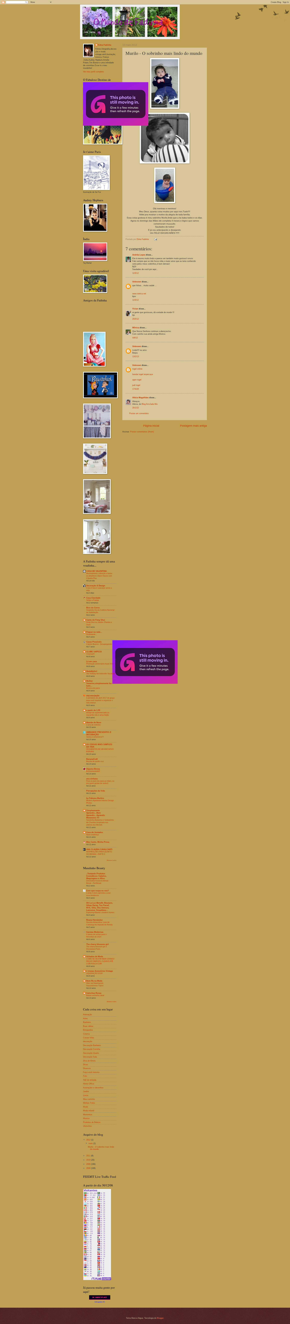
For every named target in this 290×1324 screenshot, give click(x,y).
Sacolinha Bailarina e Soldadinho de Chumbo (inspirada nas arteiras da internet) (100, 822)
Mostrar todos (111, 860)
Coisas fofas (88, 1038)
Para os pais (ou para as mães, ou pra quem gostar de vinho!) (100, 782)
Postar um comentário (139, 413)
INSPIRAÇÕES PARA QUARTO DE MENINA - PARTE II (99, 853)
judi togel (136, 385)
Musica (86, 1118)
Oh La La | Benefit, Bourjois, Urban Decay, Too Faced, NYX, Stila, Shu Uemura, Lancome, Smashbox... (99, 906)
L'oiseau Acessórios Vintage (99, 971)
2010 (88, 1160)
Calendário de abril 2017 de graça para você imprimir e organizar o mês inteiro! (100, 700)
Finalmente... (91, 634)
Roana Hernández (94, 920)
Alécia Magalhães (140, 397)
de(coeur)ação (92, 695)
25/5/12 (135, 319)
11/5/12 (135, 273)
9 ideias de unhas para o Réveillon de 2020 (96, 935)
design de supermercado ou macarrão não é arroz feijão (97, 714)
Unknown (136, 282)
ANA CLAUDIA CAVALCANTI (99, 849)
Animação (87, 1014)
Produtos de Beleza (91, 1122)
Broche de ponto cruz (95, 761)
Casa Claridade (93, 598)
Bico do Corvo (93, 608)
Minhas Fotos (89, 1103)
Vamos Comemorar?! (95, 737)
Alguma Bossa (93, 769)
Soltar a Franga (92, 600)
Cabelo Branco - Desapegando (99, 644)
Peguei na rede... (94, 632)
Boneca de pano (93, 688)
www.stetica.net (139, 293)
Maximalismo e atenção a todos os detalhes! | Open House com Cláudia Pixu (99, 575)
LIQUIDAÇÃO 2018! (94, 973)
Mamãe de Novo (93, 722)
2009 (88, 1164)
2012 (88, 1140)
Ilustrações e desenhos (93, 1088)
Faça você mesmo (91, 1072)
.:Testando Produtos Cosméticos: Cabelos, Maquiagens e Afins (96, 876)
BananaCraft (92, 759)
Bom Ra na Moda (94, 981)
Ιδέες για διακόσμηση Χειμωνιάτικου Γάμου (94, 984)
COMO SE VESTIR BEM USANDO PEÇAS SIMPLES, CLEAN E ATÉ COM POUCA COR (100, 961)
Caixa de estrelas (93, 725)
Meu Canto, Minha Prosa (97, 842)
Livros (85, 1095)
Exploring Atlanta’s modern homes (100, 912)
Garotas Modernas (94, 932)
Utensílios (87, 1126)
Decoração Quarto (91, 1053)
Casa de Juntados (94, 832)
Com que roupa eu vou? (97, 891)
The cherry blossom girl (97, 944)
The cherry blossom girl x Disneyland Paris (96, 948)
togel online (137, 369)
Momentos (87, 1114)
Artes (85, 1018)
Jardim (86, 1091)
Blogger (160, 1318)
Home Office (88, 1084)
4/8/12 (135, 338)
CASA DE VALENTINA (96, 571)
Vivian (135, 309)
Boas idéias (88, 1026)
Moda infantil (88, 1110)
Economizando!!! (93, 771)
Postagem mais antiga (193, 425)
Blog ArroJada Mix (150, 404)
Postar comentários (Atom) (142, 432)
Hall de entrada (89, 1080)
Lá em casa (91, 661)
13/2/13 (135, 356)
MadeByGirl (91, 671)
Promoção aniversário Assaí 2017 (100, 664)
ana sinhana (92, 779)
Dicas (85, 1064)
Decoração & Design (95, 585)
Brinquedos (88, 1030)
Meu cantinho (89, 1099)
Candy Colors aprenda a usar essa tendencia (98, 894)
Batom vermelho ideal (95, 995)
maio (91, 1143)
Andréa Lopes (138, 255)
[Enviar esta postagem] (155, 239)
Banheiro (87, 1022)
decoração (87, 1041)
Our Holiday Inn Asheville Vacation (100, 674)
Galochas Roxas (93, 993)
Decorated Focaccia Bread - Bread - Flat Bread (97, 882)
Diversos (87, 1068)
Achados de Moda (94, 956)
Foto (85, 1076)
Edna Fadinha (104, 45)
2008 (88, 1168)
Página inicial (151, 425)
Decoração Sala (90, 1057)
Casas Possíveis (94, 642)
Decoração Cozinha (91, 1049)
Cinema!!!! (90, 654)
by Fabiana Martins (95, 798)
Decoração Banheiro (92, 1045)
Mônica (135, 327)
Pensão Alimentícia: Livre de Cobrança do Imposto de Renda (99, 923)
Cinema (86, 1034)
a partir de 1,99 (93, 710)
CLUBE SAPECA (94, 652)
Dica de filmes (89, 1061)
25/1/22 (135, 408)
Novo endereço (92, 835)
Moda (85, 1107)
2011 (88, 1155)
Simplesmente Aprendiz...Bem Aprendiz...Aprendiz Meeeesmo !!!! (95, 814)
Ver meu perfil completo (93, 72)
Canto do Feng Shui (95, 620)
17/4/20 (135, 389)
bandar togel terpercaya (142, 374)
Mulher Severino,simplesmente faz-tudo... (99, 683)
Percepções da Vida (95, 791)
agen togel (136, 380)
